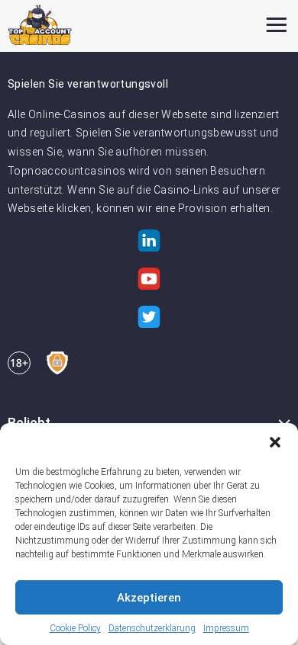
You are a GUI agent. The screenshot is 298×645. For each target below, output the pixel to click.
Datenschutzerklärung (152, 628)
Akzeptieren (149, 598)
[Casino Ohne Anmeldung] (40, 25)
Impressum (226, 628)
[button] (275, 442)
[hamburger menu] (276, 25)
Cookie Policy (75, 628)
